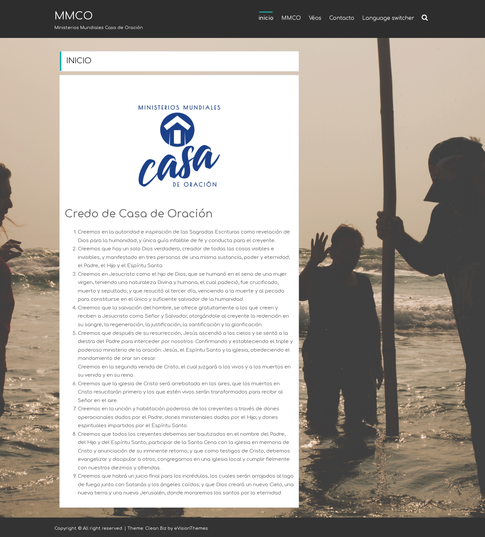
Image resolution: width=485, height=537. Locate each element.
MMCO (73, 16)
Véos (315, 18)
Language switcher (388, 18)
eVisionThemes (191, 528)
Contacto (341, 18)
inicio (266, 18)
